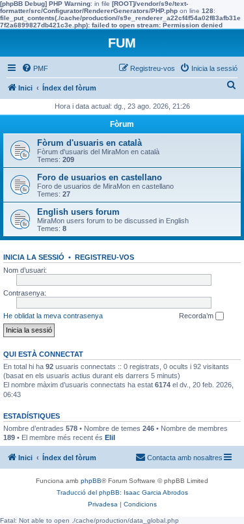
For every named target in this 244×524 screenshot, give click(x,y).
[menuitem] (34, 68)
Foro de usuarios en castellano (99, 177)
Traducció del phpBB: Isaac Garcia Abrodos (122, 492)
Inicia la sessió (33, 257)
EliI (110, 437)
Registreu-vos (104, 257)
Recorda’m (197, 316)
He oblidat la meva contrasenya (53, 316)
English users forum (78, 212)
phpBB (91, 480)
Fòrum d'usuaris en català (89, 143)
